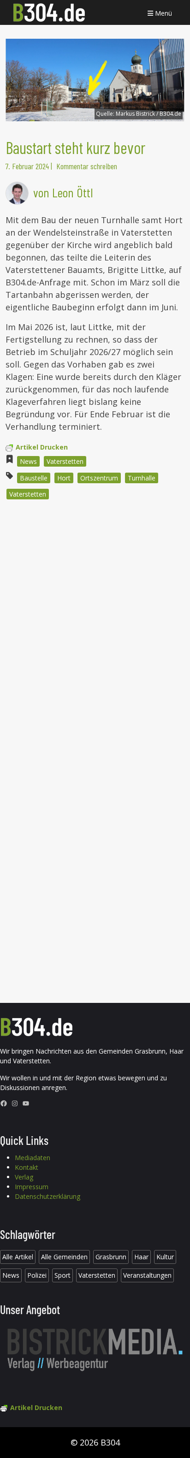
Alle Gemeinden (64, 1256)
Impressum (31, 1186)
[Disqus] (95, 631)
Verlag (24, 1177)
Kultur (165, 1256)
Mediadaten (32, 1157)
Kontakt (26, 1167)
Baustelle (34, 478)
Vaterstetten (65, 461)
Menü (162, 13)
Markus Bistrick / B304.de (148, 114)
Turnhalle (141, 478)
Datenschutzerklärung (47, 1196)
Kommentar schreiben (86, 166)
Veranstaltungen (147, 1275)
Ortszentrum (99, 478)
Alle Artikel (17, 1256)
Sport (62, 1275)
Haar (141, 1256)
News (28, 461)
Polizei (37, 1275)
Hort (64, 478)
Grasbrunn (110, 1256)
